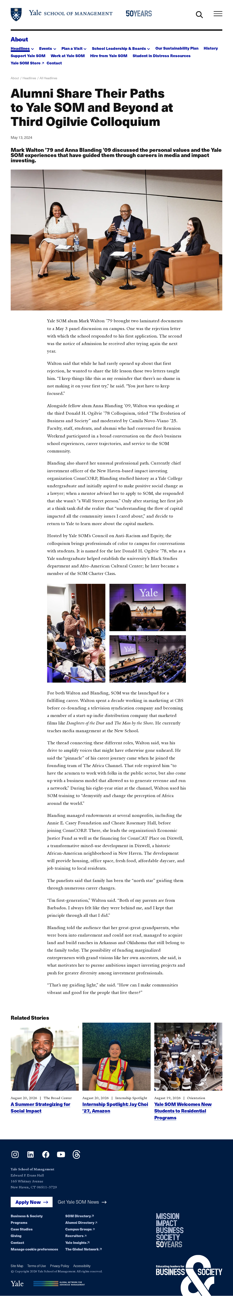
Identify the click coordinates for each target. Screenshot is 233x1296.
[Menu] (218, 13)
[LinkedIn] (30, 1157)
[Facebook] (45, 1157)
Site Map (17, 1266)
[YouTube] (61, 1157)
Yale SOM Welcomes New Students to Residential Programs (183, 1110)
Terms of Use (36, 1266)
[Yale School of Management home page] (62, 14)
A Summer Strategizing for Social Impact (40, 1107)
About (19, 39)
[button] (22, 47)
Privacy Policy (59, 1266)
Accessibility (82, 1266)
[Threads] (76, 1157)
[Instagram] (15, 1157)
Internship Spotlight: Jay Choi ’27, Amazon (115, 1107)
